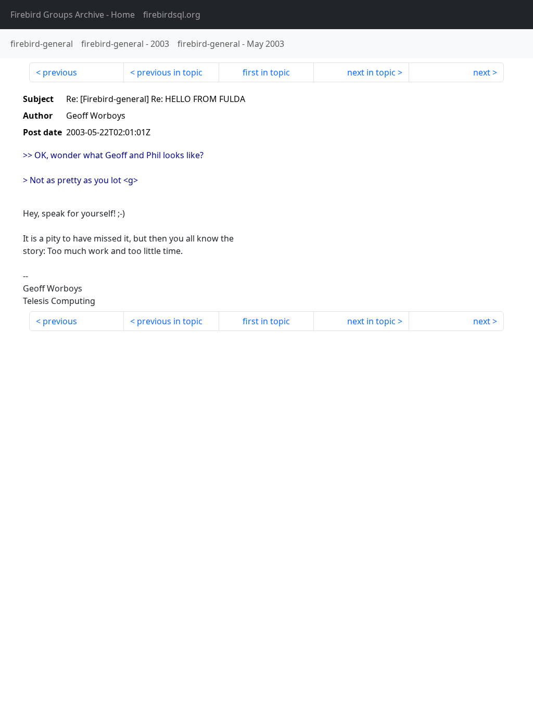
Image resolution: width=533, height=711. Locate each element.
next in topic (371, 72)
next (481, 72)
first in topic (266, 72)
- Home (72, 14)
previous (60, 72)
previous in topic (169, 72)
